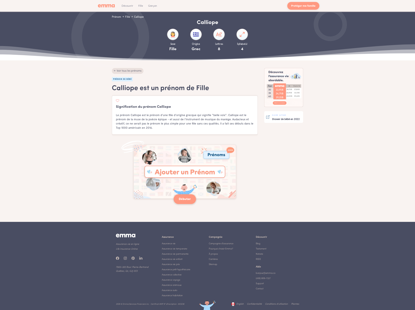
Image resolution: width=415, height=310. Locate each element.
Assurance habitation (172, 296)
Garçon (152, 6)
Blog (258, 244)
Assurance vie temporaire (174, 249)
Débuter (185, 199)
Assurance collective (172, 275)
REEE (258, 259)
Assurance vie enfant (172, 259)
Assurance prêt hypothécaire (176, 270)
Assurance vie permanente (175, 254)
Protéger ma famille (303, 6)
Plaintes (295, 304)
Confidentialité (254, 304)
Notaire (259, 254)
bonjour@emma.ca (265, 273)
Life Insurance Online (127, 249)
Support (260, 284)
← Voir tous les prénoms (128, 71)
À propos (213, 254)
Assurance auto (169, 290)
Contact (259, 289)
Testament (261, 249)
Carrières (213, 259)
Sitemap (213, 264)
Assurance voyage (171, 280)
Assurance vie (168, 244)
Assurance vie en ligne (127, 244)
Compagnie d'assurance (221, 244)
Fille (140, 6)
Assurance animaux (172, 285)
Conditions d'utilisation (276, 304)
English (240, 304)
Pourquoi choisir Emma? (221, 249)
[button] (127, 6)
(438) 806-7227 (263, 278)
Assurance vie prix (171, 264)
